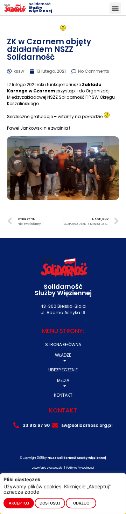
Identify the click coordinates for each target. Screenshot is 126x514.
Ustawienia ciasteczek (47, 468)
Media (63, 380)
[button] (115, 8)
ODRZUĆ (81, 503)
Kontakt (63, 395)
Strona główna (63, 344)
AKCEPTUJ (19, 503)
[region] (63, 493)
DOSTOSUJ (50, 503)
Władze (63, 355)
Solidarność (40, 7)
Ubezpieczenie (63, 370)
